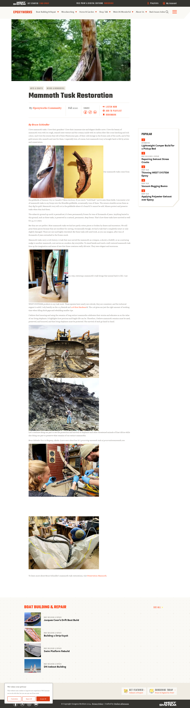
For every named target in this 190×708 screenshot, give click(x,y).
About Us (140, 11)
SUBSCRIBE (109, 3)
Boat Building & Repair (46, 11)
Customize (14, 699)
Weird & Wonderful (122, 11)
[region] (28, 693)
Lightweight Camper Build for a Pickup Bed (158, 147)
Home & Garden (86, 11)
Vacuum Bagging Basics (154, 186)
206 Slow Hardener (78, 307)
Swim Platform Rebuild (57, 651)
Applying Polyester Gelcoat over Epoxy (157, 198)
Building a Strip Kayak (56, 635)
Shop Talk (103, 11)
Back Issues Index (157, 11)
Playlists (154, 3)
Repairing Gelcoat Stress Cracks (155, 160)
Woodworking (67, 11)
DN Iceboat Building (55, 666)
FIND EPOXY (44, 3)
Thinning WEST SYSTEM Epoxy (155, 174)
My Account (171, 3)
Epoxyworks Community (47, 108)
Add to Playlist (114, 110)
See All (158, 607)
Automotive (146, 143)
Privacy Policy (97, 703)
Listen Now (111, 106)
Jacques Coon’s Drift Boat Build (61, 620)
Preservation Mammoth (97, 575)
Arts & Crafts (36, 88)
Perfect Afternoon (121, 703)
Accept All (43, 699)
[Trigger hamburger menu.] (174, 12)
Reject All (29, 699)
